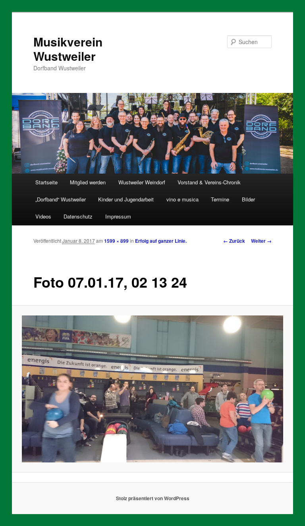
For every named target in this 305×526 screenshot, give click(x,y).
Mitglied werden (88, 182)
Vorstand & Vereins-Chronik (209, 182)
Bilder (248, 199)
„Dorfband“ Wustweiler (60, 199)
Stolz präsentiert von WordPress (152, 498)
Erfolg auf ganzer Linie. (161, 240)
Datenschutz (78, 216)
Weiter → (261, 240)
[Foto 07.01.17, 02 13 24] (153, 388)
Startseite (46, 182)
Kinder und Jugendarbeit (126, 199)
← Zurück (234, 240)
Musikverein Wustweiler (67, 48)
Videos (43, 216)
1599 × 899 (116, 240)
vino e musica (182, 199)
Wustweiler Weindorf (141, 182)
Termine (220, 199)
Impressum (118, 216)
